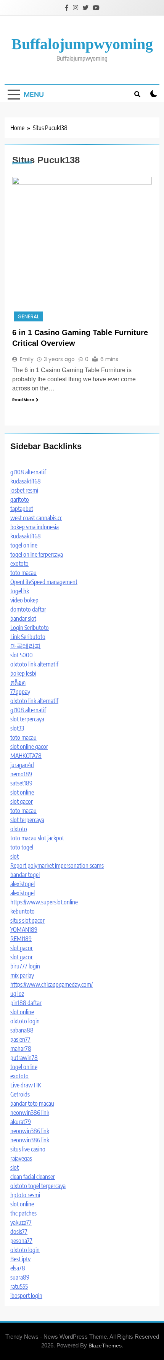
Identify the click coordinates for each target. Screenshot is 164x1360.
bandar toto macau (32, 1103)
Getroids (20, 1094)
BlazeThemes (105, 1345)
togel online (23, 545)
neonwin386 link (29, 1112)
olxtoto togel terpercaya (38, 1186)
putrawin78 (24, 1057)
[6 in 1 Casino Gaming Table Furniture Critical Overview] (82, 250)
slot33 (17, 728)
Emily (27, 359)
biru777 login (25, 966)
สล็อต (18, 682)
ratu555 (19, 1286)
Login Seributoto (29, 627)
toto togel (21, 847)
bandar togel (25, 874)
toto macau (23, 572)
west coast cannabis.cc (36, 518)
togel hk (19, 591)
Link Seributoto (27, 637)
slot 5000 (21, 655)
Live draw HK (25, 1085)
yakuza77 (21, 1222)
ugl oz (17, 993)
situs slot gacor (27, 920)
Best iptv (20, 1259)
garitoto (19, 499)
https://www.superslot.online (44, 902)
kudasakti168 (25, 481)
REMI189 (21, 939)
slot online (22, 792)
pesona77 (21, 1240)
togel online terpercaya (36, 554)
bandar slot (23, 618)
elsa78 (17, 1268)
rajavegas (21, 1158)
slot (14, 856)
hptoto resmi (25, 1195)
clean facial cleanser (32, 1176)
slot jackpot (51, 838)
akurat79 (20, 1122)
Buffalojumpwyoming (82, 44)
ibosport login (26, 1295)
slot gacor (21, 801)
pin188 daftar (26, 1003)
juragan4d (22, 765)
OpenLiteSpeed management (43, 582)
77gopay (20, 691)
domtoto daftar (28, 609)
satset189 (21, 783)
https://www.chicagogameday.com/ (51, 984)
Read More (23, 400)
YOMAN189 (23, 929)
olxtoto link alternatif (34, 664)
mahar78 (20, 1048)
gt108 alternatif (28, 472)
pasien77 (20, 1039)
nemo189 (21, 774)
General (28, 316)
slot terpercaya (27, 719)
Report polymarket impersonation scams (57, 865)
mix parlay (22, 975)
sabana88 (22, 1030)
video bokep (24, 600)
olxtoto (18, 829)
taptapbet (21, 508)
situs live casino (27, 1149)
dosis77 (18, 1231)
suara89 (19, 1277)
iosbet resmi (24, 490)
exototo (19, 563)
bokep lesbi (23, 673)
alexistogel (22, 884)
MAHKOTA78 (26, 755)
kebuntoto (22, 911)
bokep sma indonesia (34, 527)
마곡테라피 (25, 646)
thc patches (23, 1213)
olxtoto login (25, 1021)
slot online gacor (29, 746)
